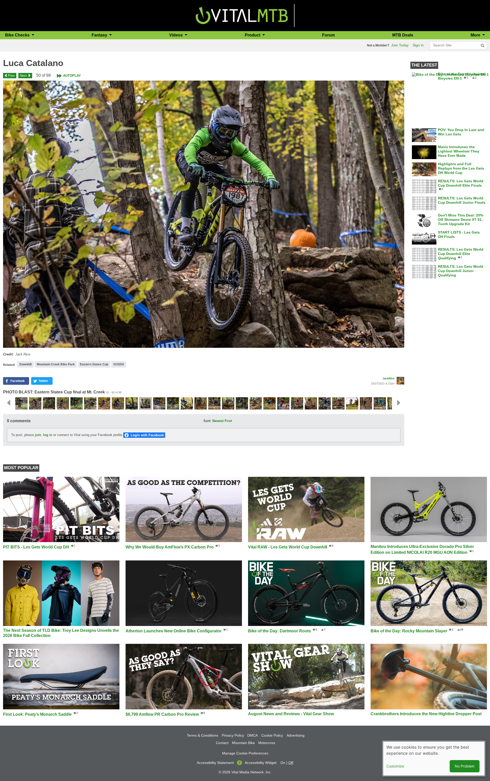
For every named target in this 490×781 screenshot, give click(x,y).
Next (23, 76)
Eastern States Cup (94, 364)
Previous (8, 403)
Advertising (295, 735)
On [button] (282, 763)
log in (47, 435)
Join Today (400, 45)
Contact (222, 743)
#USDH (118, 364)
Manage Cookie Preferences (245, 753)
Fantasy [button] (100, 35)
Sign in (418, 45)
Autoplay (72, 76)
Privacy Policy (233, 735)
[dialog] (434, 758)
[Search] (482, 45)
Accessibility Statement (215, 763)
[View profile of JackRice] (400, 381)
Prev (11, 76)
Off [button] (290, 763)
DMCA (252, 735)
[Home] (242, 15)
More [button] (476, 35)
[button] (203, 214)
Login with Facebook (147, 435)
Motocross (266, 743)
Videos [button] (176, 35)
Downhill (25, 364)
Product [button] (253, 35)
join (38, 435)
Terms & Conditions (202, 735)
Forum (328, 35)
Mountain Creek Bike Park (56, 364)
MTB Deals (402, 35)
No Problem (464, 766)
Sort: (207, 421)
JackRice (389, 378)
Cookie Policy (272, 735)
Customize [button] (395, 766)
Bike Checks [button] (18, 35)
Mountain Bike (243, 743)
